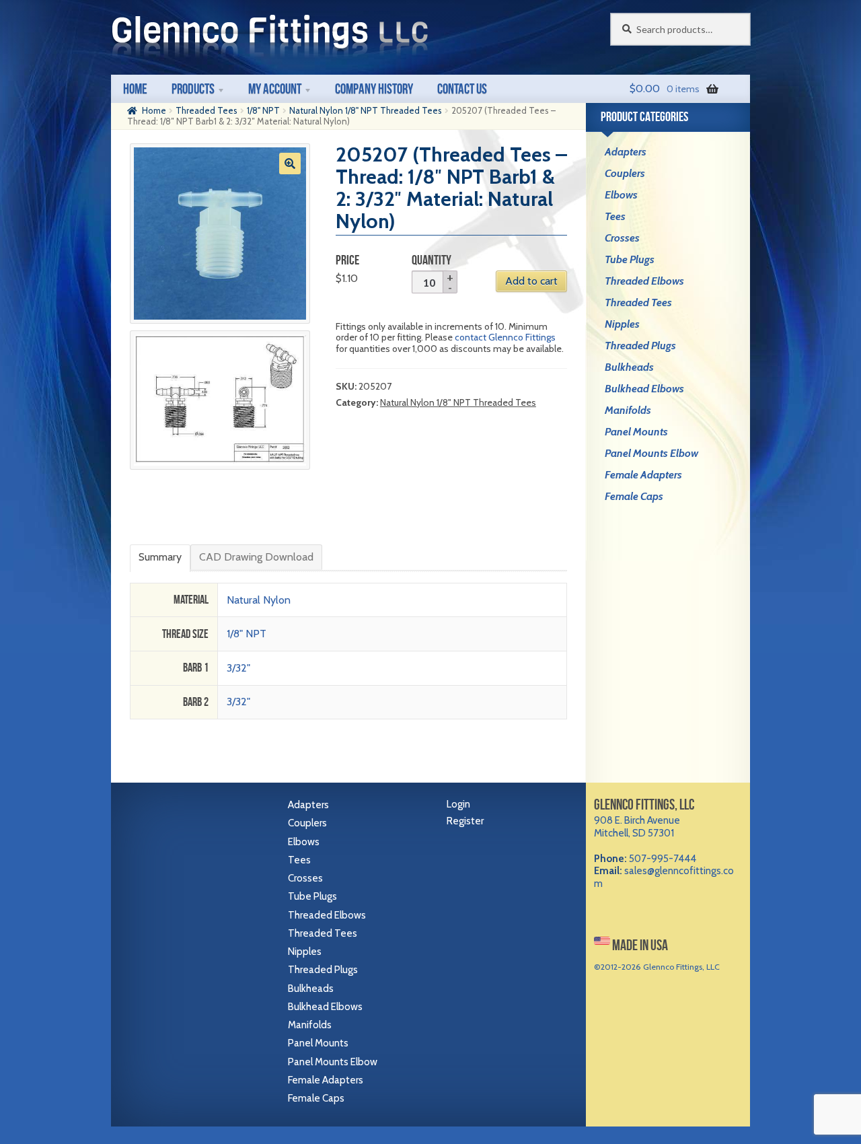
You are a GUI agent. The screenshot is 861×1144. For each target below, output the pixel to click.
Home (135, 88)
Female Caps (634, 496)
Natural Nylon (259, 600)
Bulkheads (629, 367)
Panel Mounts (636, 431)
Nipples (622, 324)
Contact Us (462, 88)
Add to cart (531, 281)
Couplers (625, 173)
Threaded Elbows (644, 281)
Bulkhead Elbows (644, 388)
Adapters (625, 151)
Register (465, 821)
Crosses (622, 237)
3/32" (238, 668)
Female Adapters (643, 474)
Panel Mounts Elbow (651, 453)
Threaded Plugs (640, 345)
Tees (615, 216)
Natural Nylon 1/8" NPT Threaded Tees (365, 110)
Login (458, 804)
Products (193, 88)
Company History (374, 88)
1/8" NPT (263, 110)
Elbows (621, 194)
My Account (274, 88)
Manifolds (628, 410)
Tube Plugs (629, 259)
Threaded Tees (206, 110)
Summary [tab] (160, 556)
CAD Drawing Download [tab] (256, 556)
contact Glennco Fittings (505, 337)
